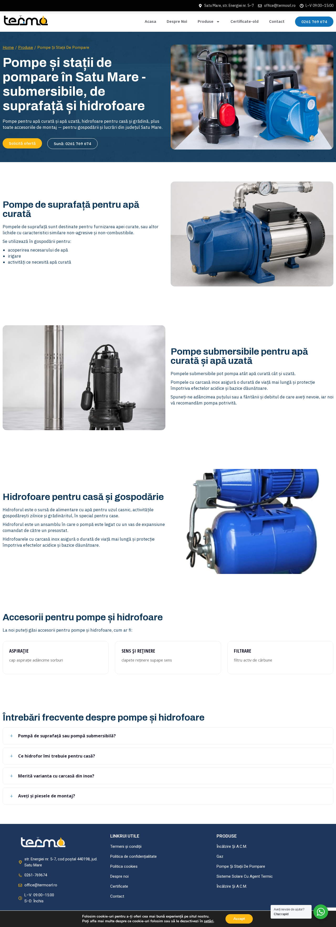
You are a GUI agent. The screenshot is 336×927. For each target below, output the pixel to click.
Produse (205, 21)
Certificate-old (244, 21)
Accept (239, 918)
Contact (277, 21)
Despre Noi (177, 21)
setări (208, 921)
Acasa (150, 21)
